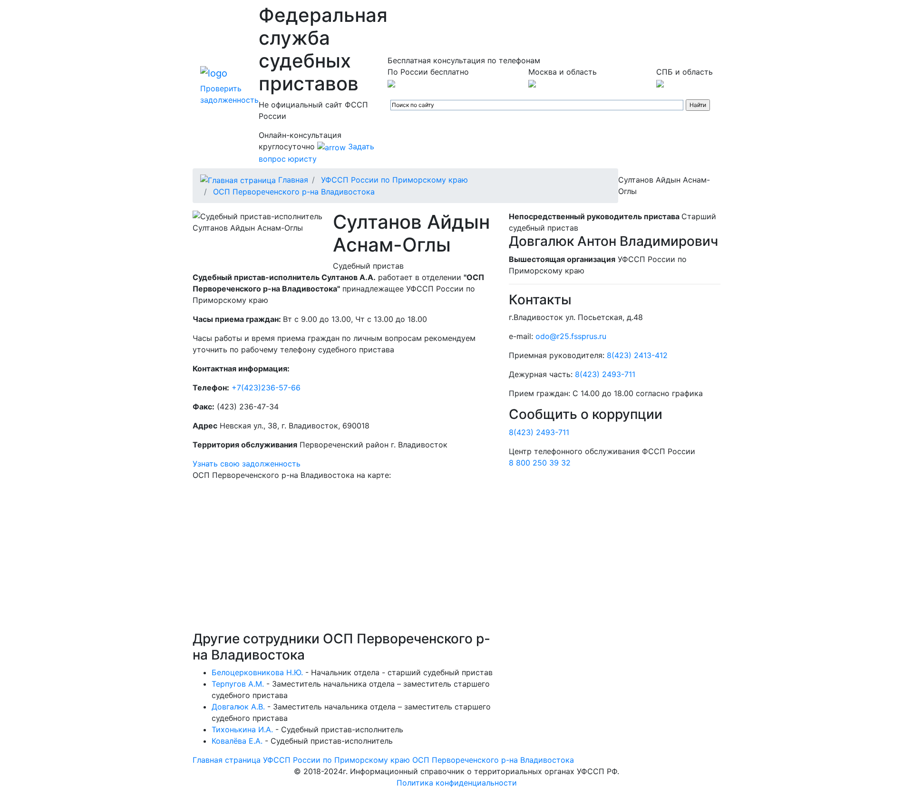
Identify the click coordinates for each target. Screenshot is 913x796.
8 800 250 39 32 (540, 462)
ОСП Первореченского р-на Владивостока (294, 191)
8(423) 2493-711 (605, 374)
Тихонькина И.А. (242, 729)
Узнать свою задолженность (247, 463)
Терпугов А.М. (238, 684)
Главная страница (227, 760)
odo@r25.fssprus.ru (570, 336)
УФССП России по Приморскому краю (394, 179)
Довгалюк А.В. (238, 706)
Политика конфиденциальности (457, 782)
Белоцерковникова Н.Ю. (257, 672)
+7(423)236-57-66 (266, 387)
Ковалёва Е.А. (237, 741)
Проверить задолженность (229, 94)
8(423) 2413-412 (637, 355)
